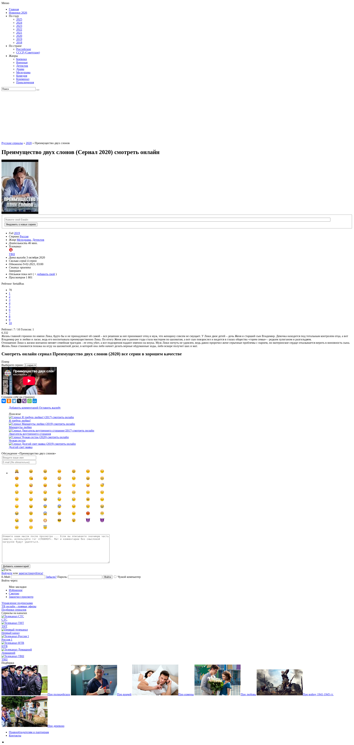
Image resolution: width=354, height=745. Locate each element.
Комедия (21, 75)
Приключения (25, 82)
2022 (19, 29)
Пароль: (62, 576)
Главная (14, 9)
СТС (4, 619)
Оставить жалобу (50, 407)
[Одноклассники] (9, 401)
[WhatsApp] (29, 401)
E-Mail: (5, 576)
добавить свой (46, 274)
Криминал (22, 79)
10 (10, 323)
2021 (19, 32)
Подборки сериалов (13, 609)
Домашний (8, 652)
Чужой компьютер (129, 576)
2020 (19, 35)
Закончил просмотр (21, 596)
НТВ (4, 646)
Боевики (21, 59)
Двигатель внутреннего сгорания (30, 433)
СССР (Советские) (28, 52)
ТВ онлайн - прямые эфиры (18, 606)
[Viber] (24, 401)
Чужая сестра (17, 440)
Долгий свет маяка (20, 447)
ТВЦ (4, 659)
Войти (107, 577)
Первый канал (10, 632)
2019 (19, 39)
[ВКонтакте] (3, 401)
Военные (22, 62)
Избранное (15, 590)
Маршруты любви (20, 427)
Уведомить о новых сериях (21, 224)
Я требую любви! (20, 420)
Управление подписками (17, 603)
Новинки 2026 (18, 12)
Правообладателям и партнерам (29, 732)
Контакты (15, 735)
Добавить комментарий (24, 407)
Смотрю (14, 593)
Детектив (22, 65)
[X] (19, 401)
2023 (19, 25)
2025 (19, 19)
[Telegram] (14, 401)
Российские (23, 49)
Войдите (6, 573)
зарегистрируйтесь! (31, 573)
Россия (24, 236)
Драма (20, 69)
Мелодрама (23, 72)
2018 (19, 42)
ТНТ (4, 626)
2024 (19, 22)
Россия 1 (6, 639)
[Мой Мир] (34, 401)
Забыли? (51, 576)
